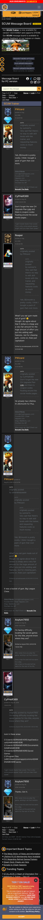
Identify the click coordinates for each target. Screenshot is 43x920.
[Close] (36, 880)
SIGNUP (35, 15)
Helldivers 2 (35, 877)
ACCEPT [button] (21, 917)
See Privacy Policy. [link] (33, 911)
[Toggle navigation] (39, 7)
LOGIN (35, 12)
